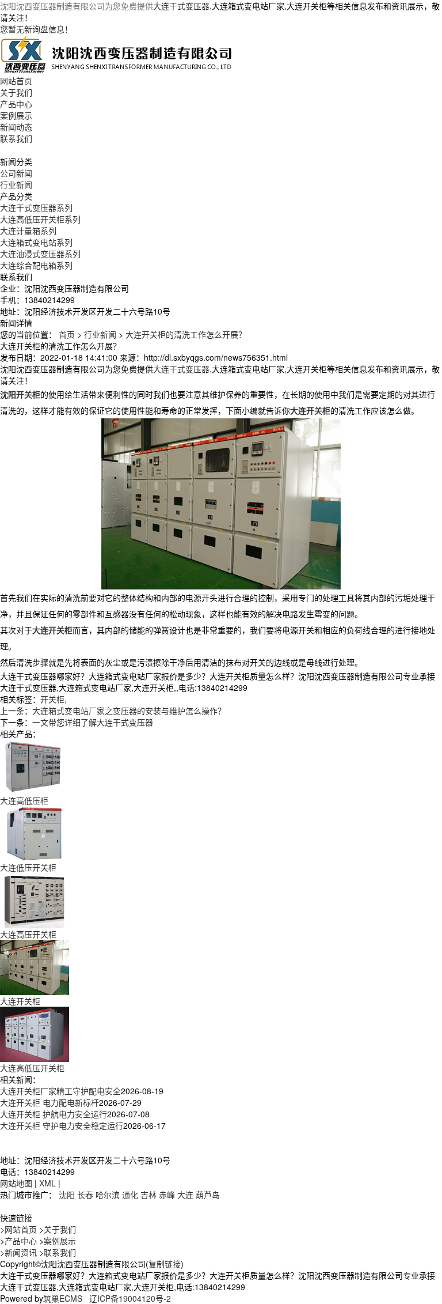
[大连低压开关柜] (34, 832)
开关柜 (52, 699)
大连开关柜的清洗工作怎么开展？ (185, 334)
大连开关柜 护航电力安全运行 (53, 1114)
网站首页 (16, 80)
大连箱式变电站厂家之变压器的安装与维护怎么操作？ (129, 710)
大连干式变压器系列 (36, 207)
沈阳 (67, 1194)
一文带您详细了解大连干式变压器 (92, 722)
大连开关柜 (20, 1001)
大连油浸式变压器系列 (40, 253)
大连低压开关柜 (28, 867)
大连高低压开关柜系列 (40, 219)
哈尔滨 (108, 1194)
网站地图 (16, 1183)
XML (47, 1183)
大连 (185, 1194)
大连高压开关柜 (28, 934)
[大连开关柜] (34, 966)
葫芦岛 (208, 1194)
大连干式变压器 (181, 6)
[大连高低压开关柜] (34, 1033)
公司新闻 (16, 173)
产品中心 (16, 103)
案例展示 (16, 115)
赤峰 (167, 1194)
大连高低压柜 (24, 800)
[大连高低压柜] (34, 766)
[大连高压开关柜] (34, 899)
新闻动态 (16, 127)
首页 (67, 334)
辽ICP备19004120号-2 (130, 1298)
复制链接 (164, 1263)
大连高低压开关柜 (32, 1068)
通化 (130, 1194)
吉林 (148, 1194)
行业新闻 (16, 184)
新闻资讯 (21, 1252)
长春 (85, 1194)
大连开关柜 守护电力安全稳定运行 (61, 1125)
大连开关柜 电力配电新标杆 (49, 1102)
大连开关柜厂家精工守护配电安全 (60, 1091)
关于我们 (16, 92)
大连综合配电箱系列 (36, 265)
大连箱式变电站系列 (36, 242)
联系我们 (16, 138)
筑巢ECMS (62, 1298)
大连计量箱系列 (28, 230)
